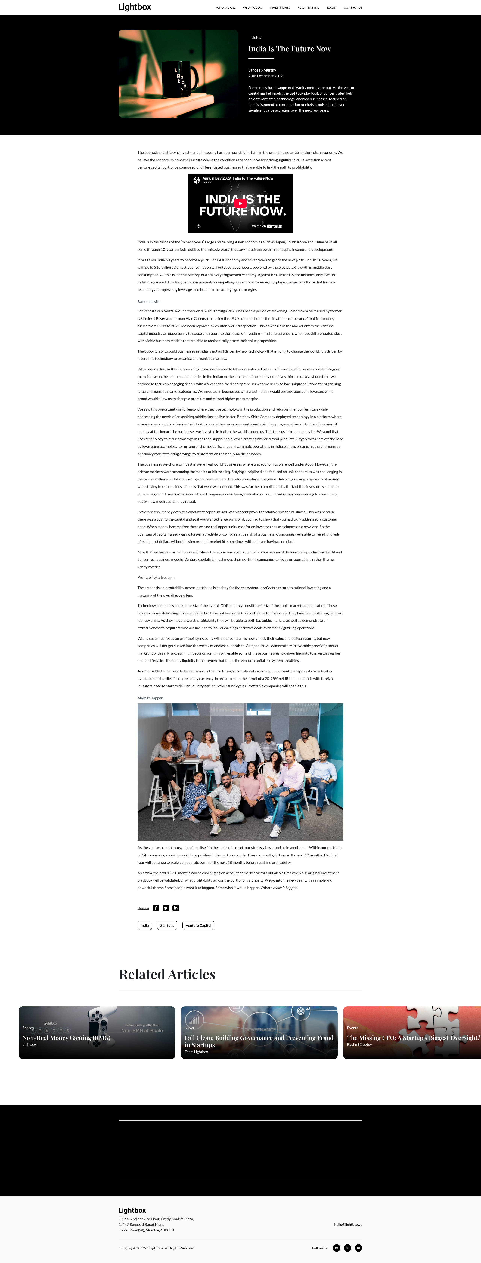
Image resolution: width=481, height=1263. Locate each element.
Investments (280, 7)
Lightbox (29, 1044)
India (145, 925)
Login (331, 7)
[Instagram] (347, 1248)
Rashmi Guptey (359, 1044)
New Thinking (308, 7)
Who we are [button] (225, 7)
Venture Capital (198, 925)
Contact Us (353, 7)
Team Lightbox (196, 1051)
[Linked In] (175, 908)
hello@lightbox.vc (348, 1224)
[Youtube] (358, 1248)
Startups (167, 925)
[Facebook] (156, 908)
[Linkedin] (336, 1248)
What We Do (252, 7)
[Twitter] (166, 908)
